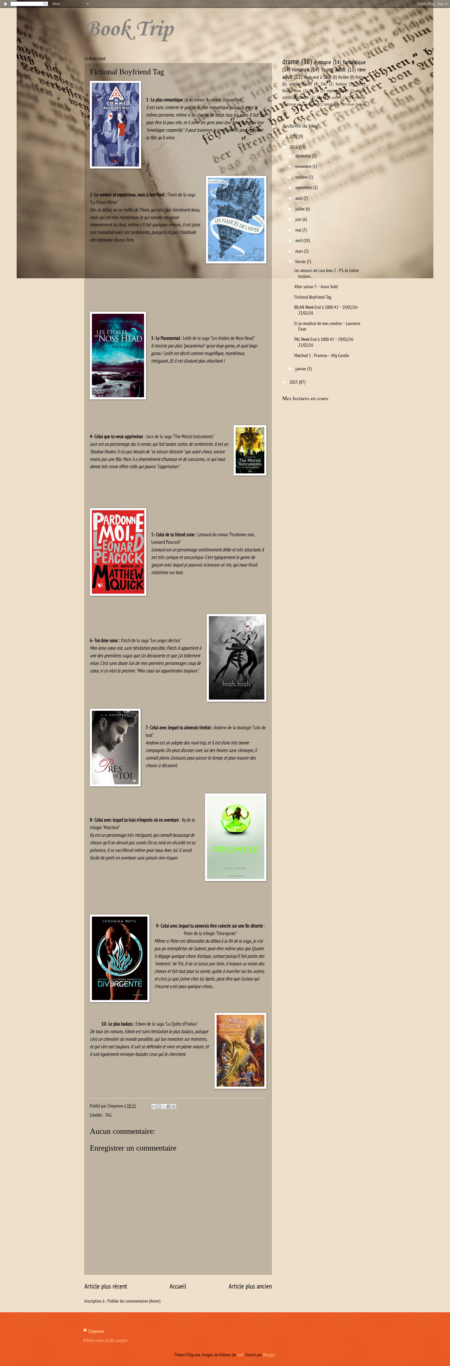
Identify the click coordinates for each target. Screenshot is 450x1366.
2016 (294, 147)
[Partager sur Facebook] (168, 1106)
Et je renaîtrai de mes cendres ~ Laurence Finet (327, 326)
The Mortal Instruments (193, 436)
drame (290, 61)
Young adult (333, 69)
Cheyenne (96, 1331)
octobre (302, 177)
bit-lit (313, 91)
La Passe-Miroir (104, 202)
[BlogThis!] (158, 1106)
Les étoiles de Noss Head (232, 338)
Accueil (178, 1286)
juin (299, 219)
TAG (108, 1115)
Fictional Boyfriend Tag (312, 297)
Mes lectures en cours (305, 398)
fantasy (341, 84)
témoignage (332, 104)
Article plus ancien (250, 1286)
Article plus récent (105, 1286)
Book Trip (128, 28)
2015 (294, 382)
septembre (304, 187)
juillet (300, 209)
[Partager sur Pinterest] (173, 1106)
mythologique (337, 91)
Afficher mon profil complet (105, 1340)
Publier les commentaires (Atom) (134, 1301)
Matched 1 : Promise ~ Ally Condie (321, 355)
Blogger (269, 1354)
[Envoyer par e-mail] (154, 1106)
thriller (343, 77)
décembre (303, 156)
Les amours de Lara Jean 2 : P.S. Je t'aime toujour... (326, 273)
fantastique (354, 62)
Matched (111, 827)
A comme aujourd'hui (223, 99)
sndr (240, 1354)
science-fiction (300, 84)
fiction (360, 77)
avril (299, 240)
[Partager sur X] (163, 1106)
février (301, 261)
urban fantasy (356, 104)
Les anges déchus (165, 640)
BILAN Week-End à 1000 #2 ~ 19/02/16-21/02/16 (326, 310)
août (299, 198)
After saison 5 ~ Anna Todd (316, 286)
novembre (303, 166)
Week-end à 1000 (317, 77)
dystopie (322, 62)
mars (299, 251)
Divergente (226, 933)
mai (298, 230)
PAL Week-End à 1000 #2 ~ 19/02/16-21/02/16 (324, 342)
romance (300, 69)
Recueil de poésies (329, 97)
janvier (301, 368)
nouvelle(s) (310, 104)
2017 (294, 136)
